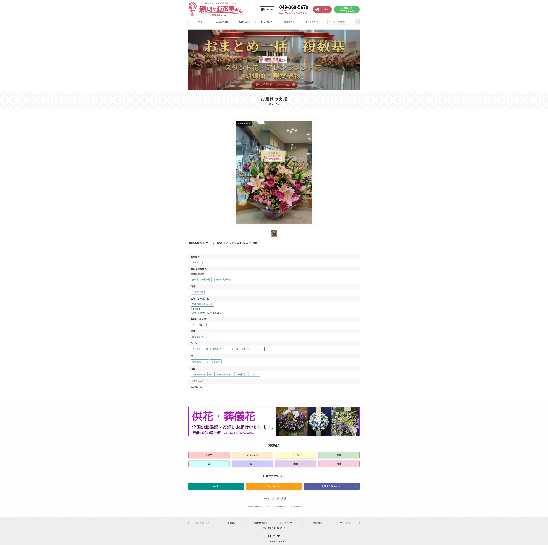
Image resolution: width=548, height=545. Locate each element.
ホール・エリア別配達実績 (275, 506)
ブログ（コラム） (203, 522)
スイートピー (199, 374)
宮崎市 (201, 312)
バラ (211, 374)
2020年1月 (197, 262)
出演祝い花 (197, 292)
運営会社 (231, 522)
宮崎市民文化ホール (202, 304)
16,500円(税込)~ (200, 336)
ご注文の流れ (222, 21)
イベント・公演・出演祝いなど (208, 349)
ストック (254, 374)
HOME (200, 21)
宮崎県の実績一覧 (201, 279)
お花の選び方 (267, 21)
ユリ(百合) (241, 374)
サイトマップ (345, 522)
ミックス (215, 361)
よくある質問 (312, 21)
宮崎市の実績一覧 (222, 279)
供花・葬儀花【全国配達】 (274, 528)
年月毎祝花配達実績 (253, 506)
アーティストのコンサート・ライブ (245, 349)
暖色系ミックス (200, 361)
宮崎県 (194, 312)
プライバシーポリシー (288, 522)
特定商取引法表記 (260, 522)
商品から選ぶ (244, 21)
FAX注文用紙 (317, 522)
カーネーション (224, 374)
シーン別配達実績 (295, 506)
